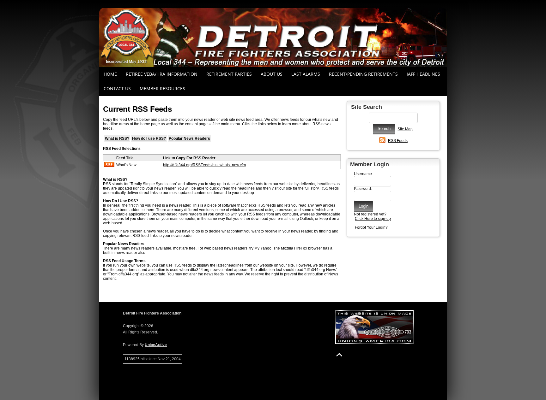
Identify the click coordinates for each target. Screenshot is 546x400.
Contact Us (117, 88)
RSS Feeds (398, 140)
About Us (271, 74)
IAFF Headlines (423, 74)
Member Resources (162, 88)
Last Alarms (305, 74)
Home (110, 74)
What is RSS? (117, 138)
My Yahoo (262, 248)
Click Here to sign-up (373, 218)
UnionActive (156, 345)
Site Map (405, 129)
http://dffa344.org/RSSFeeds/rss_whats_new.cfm (204, 165)
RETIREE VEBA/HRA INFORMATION (161, 74)
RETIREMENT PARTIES (229, 74)
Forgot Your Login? (371, 227)
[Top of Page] (339, 354)
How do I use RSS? (149, 138)
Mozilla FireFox (294, 248)
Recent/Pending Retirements (363, 74)
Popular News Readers (189, 138)
